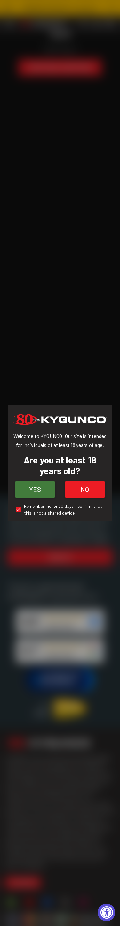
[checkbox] (60, 509)
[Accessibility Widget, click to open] (106, 912)
